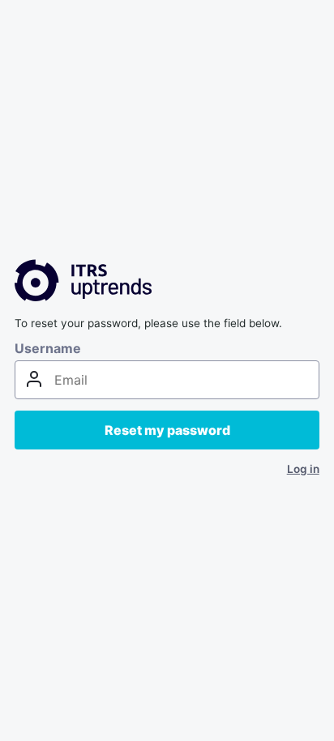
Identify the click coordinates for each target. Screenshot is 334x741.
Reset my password (167, 430)
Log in (303, 468)
